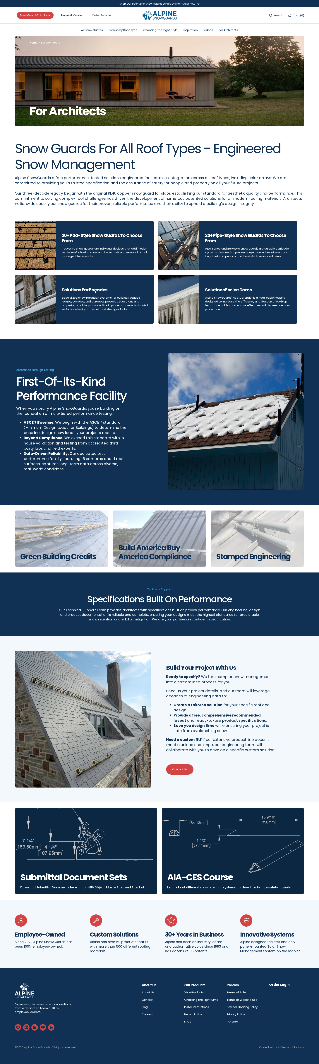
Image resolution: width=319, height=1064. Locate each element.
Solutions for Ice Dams (228, 290)
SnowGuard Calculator (35, 15)
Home (33, 42)
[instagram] (34, 1027)
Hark (301, 1047)
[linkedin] (26, 1027)
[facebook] (18, 1027)
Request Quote (71, 15)
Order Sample (101, 15)
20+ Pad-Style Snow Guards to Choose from (102, 238)
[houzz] (51, 1027)
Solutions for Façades (84, 290)
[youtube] (43, 1027)
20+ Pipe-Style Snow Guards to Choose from (245, 238)
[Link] (86, 851)
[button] (296, 15)
